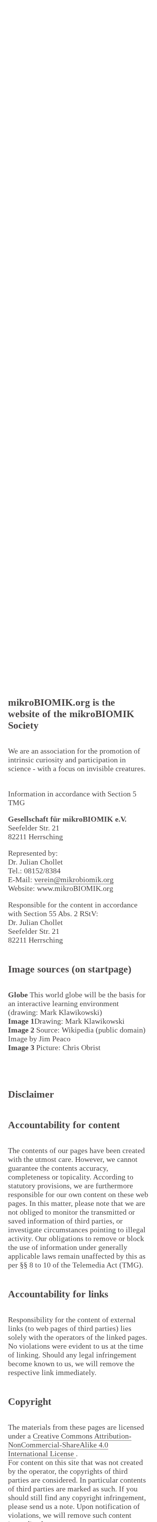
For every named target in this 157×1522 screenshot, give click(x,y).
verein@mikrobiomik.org (74, 879)
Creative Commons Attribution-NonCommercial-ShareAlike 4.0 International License (69, 1445)
